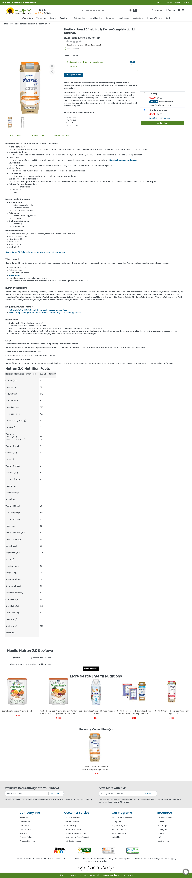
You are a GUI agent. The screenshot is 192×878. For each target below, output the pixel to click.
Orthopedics (79, 18)
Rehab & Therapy (155, 18)
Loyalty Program (119, 825)
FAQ (159, 837)
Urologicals (41, 18)
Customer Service (76, 813)
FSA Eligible (162, 829)
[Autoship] (144, 94)
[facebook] (86, 868)
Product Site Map (27, 841)
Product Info (15, 135)
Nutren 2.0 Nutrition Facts (27, 368)
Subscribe (55, 793)
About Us (24, 818)
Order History (70, 825)
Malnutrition (14, 275)
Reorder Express (71, 821)
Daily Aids (110, 18)
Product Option (71, 56)
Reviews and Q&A (61, 135)
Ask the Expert (164, 841)
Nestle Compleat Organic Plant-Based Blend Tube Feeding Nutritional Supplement (45, 312)
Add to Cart (162, 123)
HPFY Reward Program (122, 818)
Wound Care (27, 18)
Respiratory (65, 18)
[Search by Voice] (130, 10)
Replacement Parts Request (76, 837)
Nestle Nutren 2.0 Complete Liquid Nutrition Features (31, 143)
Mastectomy (138, 18)
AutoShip (116, 837)
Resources (164, 813)
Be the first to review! (93, 45)
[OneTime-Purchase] (144, 110)
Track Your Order (72, 818)
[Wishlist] (52, 66)
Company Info (30, 813)
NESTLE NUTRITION (75, 38)
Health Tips (162, 825)
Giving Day (116, 821)
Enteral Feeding (95, 18)
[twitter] (80, 868)
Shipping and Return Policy (76, 833)
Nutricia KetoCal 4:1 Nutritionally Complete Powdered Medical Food (38, 310)
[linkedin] (99, 868)
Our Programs (122, 813)
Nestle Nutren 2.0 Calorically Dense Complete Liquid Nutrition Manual (35, 252)
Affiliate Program (119, 833)
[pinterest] (111, 868)
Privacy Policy (26, 837)
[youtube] (105, 868)
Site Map (23, 833)
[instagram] (92, 868)
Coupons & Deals (165, 818)
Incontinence (123, 18)
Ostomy (53, 18)
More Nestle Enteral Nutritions (96, 676)
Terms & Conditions (73, 829)
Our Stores (24, 825)
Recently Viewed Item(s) (96, 729)
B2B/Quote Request (73, 841)
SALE (168, 18)
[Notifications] (179, 10)
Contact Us (157, 10)
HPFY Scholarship (119, 829)
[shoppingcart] (183, 10)
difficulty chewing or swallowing (122, 160)
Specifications (38, 135)
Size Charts (162, 833)
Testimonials (25, 829)
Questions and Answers (75, 45)
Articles (161, 821)
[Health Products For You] (19, 10)
